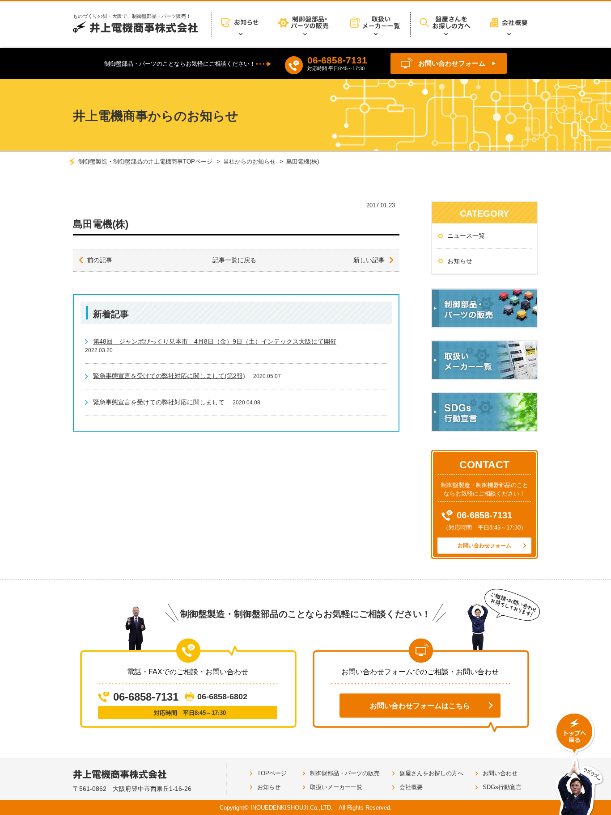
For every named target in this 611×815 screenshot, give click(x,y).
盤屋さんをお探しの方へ (431, 773)
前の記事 (99, 260)
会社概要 (411, 787)
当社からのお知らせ (249, 161)
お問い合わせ (500, 773)
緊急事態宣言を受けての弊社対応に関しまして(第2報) (169, 375)
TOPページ (272, 773)
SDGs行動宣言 (502, 787)
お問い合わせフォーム (451, 63)
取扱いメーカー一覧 (336, 787)
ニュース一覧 (466, 235)
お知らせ (459, 261)
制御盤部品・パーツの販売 (345, 773)
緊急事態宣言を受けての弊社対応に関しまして (159, 402)
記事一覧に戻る (234, 260)
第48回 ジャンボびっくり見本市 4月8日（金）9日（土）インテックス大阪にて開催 (214, 341)
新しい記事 (369, 260)
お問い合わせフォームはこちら (420, 706)
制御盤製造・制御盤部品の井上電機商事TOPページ (145, 161)
